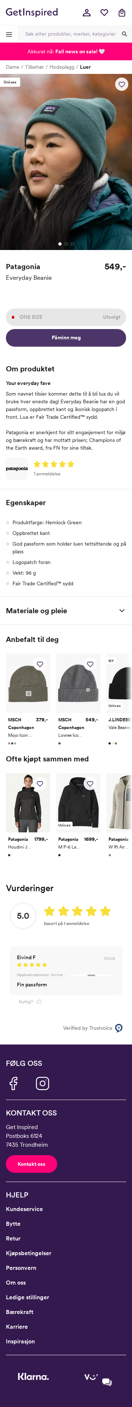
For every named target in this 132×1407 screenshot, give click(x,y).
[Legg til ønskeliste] (121, 84)
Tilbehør (34, 67)
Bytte (13, 1223)
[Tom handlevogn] (122, 12)
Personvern (21, 1267)
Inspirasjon (20, 1341)
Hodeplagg (62, 67)
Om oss (16, 1282)
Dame (12, 67)
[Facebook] (13, 1083)
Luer (85, 67)
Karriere (17, 1326)
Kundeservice (24, 1209)
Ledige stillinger (27, 1297)
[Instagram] (42, 1083)
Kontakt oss (31, 1164)
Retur (13, 1238)
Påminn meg (66, 337)
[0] (104, 12)
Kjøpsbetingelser (28, 1253)
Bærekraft (19, 1311)
